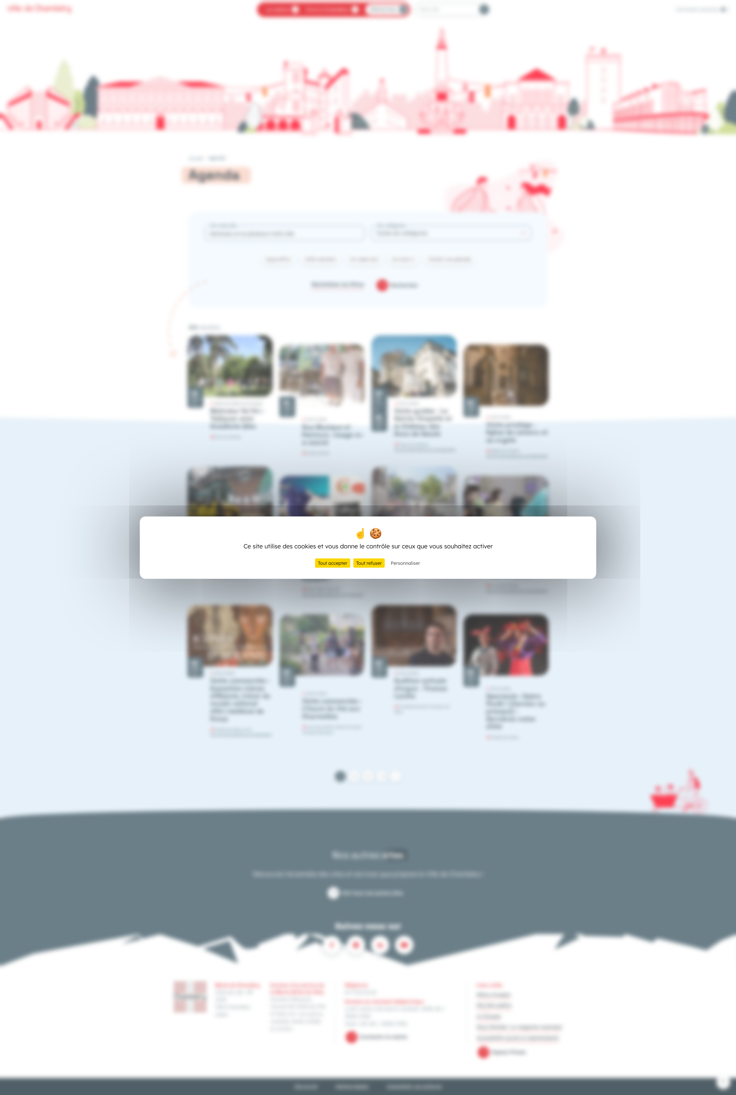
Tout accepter (332, 563)
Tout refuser (369, 563)
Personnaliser (405, 563)
